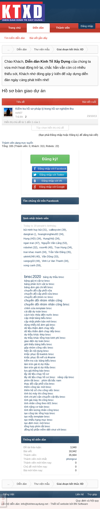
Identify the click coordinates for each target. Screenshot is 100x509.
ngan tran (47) (31, 243)
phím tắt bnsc (32, 380)
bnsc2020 (32, 276)
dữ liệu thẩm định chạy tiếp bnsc (42, 331)
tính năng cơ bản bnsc (37, 406)
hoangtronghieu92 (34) (50, 234)
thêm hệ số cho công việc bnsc (42, 390)
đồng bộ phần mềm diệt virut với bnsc (45, 429)
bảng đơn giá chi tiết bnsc (38, 287)
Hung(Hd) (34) (51, 238)
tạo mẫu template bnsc (37, 416)
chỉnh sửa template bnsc (38, 308)
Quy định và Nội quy (87, 500)
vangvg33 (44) (31, 261)
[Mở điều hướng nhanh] (94, 49)
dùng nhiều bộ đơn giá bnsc (39, 324)
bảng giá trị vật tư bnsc (37, 280)
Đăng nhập (87, 26)
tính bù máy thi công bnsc (38, 393)
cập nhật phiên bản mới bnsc (40, 321)
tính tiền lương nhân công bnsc (41, 410)
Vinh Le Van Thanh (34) (55, 261)
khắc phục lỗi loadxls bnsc (39, 354)
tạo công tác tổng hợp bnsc (39, 413)
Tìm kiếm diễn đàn (14, 38)
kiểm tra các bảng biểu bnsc (40, 360)
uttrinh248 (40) (31, 256)
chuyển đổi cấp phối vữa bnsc (41, 293)
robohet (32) (30, 247)
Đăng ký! (50, 159)
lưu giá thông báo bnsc (37, 370)
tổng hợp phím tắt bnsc (37, 426)
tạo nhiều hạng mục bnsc (38, 419)
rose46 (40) (46, 247)
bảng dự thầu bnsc (53, 277)
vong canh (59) (32, 265)
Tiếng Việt (8, 494)
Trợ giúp (92, 494)
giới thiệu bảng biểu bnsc (38, 344)
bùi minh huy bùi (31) (35, 229)
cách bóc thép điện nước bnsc (41, 314)
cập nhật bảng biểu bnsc (38, 318)
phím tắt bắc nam (51, 380)
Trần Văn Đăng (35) (59, 252)
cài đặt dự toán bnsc (35, 311)
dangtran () (29, 234)
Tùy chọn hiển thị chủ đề (50, 127)
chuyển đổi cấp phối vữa (38, 290)
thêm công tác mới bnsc (37, 387)
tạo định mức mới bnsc (37, 423)
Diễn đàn (38, 27)
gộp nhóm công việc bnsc (38, 347)
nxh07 (18, 112)
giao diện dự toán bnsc (37, 341)
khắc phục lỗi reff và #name (39, 357)
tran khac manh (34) (35, 252)
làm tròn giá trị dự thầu (36, 364)
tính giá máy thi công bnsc (39, 400)
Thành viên (63, 27)
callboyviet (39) (57, 229)
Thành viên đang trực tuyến (17, 142)
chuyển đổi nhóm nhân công (43, 300)
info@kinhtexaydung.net (34, 503)
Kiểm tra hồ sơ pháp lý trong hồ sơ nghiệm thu (44, 108)
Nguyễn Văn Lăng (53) (54, 243)
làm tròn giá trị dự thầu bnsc (40, 367)
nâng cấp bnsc (65, 377)
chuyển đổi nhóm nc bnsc (38, 297)
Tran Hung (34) (63, 247)
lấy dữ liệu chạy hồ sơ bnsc (39, 377)
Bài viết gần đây (38, 38)
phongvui (71, 459)
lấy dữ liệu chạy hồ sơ (36, 373)
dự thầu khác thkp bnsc (37, 334)
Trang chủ (14, 27)
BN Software (81, 503)
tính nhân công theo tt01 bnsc (41, 403)
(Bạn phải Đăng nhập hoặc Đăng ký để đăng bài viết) (68, 134)
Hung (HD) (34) (32, 238)
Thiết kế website (59, 503)
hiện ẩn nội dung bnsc (36, 350)
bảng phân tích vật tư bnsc (39, 284)
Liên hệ (80, 494)
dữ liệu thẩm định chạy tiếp (39, 328)
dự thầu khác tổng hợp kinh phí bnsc (45, 337)
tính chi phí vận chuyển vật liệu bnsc (44, 396)
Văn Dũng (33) (50, 256)
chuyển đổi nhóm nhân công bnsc (47, 304)
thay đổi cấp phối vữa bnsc (39, 383)
